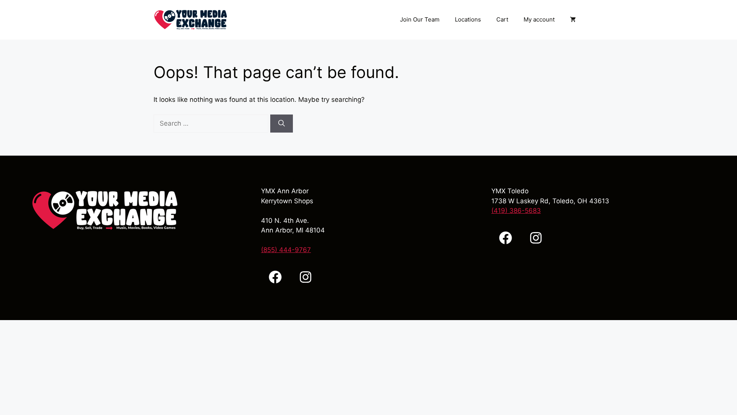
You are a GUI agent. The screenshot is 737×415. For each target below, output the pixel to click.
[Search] (281, 124)
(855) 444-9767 (286, 250)
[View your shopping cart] (572, 19)
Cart (502, 19)
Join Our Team (420, 19)
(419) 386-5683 (516, 210)
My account (539, 19)
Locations (468, 19)
